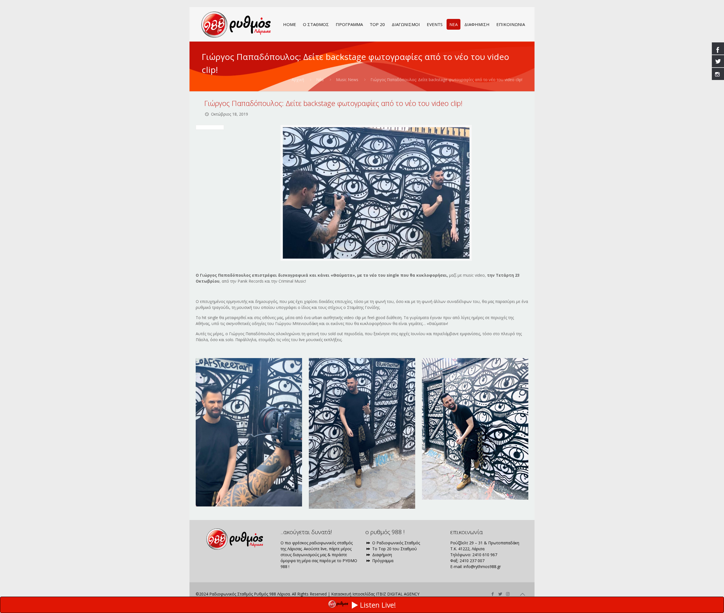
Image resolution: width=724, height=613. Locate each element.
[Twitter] (500, 594)
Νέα (320, 79)
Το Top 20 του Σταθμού (394, 548)
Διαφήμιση (381, 554)
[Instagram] (508, 594)
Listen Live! (378, 605)
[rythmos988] (236, 24)
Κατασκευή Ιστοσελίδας (353, 594)
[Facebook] (492, 594)
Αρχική (298, 79)
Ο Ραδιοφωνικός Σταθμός (395, 542)
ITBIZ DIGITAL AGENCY (397, 594)
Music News (347, 79)
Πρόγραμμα (382, 560)
